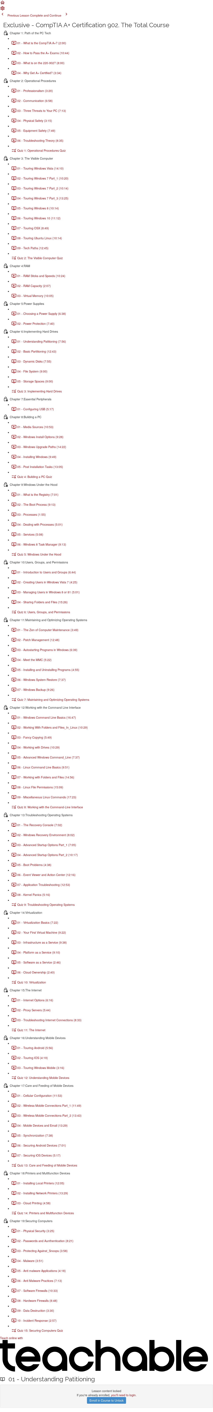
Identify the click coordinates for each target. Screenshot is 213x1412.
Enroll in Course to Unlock (106, 1400)
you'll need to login (123, 1395)
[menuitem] (2, 9)
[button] (2, 4)
